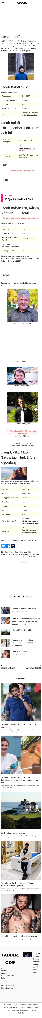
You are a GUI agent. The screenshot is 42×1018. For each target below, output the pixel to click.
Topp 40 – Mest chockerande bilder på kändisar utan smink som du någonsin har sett (26, 621)
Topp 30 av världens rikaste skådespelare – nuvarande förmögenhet (23, 643)
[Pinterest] (23, 596)
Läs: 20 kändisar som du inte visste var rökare (30, 522)
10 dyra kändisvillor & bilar (22, 630)
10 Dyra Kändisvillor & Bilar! (19, 199)
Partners (4, 971)
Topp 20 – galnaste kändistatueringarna (19, 936)
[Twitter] (18, 596)
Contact (5, 975)
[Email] (31, 596)
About (3, 973)
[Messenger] (14, 596)
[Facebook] (10, 596)
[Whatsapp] (27, 596)
